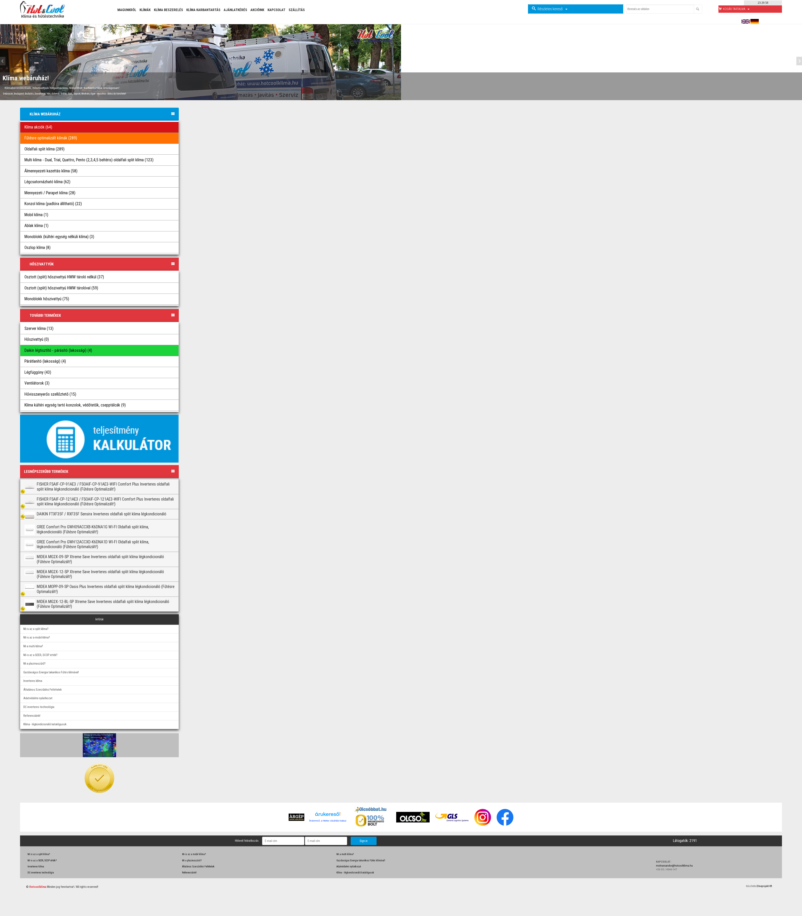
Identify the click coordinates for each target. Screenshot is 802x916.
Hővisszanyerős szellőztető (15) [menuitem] (50, 394)
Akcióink (257, 10)
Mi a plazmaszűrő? (34, 663)
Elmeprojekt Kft (764, 886)
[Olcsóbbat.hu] (371, 820)
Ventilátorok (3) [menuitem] (36, 383)
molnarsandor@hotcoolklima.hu (674, 865)
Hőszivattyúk (42, 264)
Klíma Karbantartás (203, 10)
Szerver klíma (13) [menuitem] (38, 328)
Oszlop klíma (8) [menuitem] (37, 247)
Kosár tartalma (734, 9)
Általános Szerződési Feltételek (42, 689)
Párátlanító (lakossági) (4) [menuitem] (45, 361)
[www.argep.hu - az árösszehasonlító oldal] (296, 817)
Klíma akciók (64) (38, 127)
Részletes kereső (550, 9)
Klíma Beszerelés (168, 10)
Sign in (364, 841)
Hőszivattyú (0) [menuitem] (36, 339)
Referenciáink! (31, 716)
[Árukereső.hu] (328, 815)
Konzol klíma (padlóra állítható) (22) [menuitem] (53, 203)
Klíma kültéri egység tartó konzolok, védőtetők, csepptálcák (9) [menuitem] (75, 405)
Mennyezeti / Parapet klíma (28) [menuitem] (49, 193)
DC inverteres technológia (38, 707)
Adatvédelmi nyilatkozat (37, 698)
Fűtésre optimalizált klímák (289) (50, 138)
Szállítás (297, 10)
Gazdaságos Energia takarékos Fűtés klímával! (51, 672)
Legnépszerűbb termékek (46, 471)
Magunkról (126, 10)
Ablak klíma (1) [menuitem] (36, 225)
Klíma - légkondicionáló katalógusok (44, 724)
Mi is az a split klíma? (35, 629)
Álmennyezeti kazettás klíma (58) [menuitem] (50, 171)
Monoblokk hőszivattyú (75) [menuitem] (46, 299)
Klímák (145, 10)
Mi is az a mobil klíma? (36, 637)
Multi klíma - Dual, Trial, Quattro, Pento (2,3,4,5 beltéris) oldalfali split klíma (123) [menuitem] (89, 160)
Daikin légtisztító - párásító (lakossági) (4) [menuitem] (58, 350)
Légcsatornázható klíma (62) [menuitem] (47, 181)
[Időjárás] (99, 744)
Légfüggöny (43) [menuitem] (37, 372)
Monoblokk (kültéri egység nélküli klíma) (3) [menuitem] (59, 236)
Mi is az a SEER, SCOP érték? (40, 655)
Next (798, 61)
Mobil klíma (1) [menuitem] (36, 214)
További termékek (45, 315)
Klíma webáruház (45, 114)
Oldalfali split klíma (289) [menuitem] (44, 149)
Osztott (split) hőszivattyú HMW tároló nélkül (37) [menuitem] (64, 277)
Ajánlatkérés (235, 10)
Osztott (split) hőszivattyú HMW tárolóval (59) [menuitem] (61, 288)
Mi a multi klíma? (33, 646)
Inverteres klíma (32, 681)
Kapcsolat (276, 10)
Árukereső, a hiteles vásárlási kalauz (327, 820)
